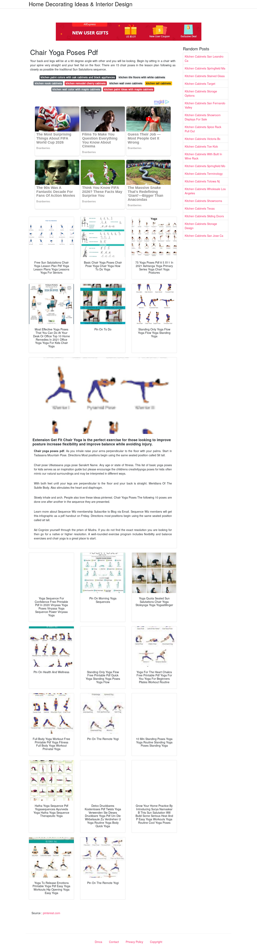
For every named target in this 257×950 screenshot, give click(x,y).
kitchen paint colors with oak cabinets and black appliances (78, 77)
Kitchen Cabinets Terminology (204, 174)
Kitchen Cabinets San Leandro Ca (204, 58)
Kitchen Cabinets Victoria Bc (202, 139)
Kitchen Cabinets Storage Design (201, 226)
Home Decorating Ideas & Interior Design (81, 3)
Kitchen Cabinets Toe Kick (201, 146)
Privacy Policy (134, 942)
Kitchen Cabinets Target (200, 84)
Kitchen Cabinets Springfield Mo (205, 166)
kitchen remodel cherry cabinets (86, 83)
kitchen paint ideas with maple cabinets (128, 89)
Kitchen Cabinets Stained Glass (205, 76)
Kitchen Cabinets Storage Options (201, 93)
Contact (114, 942)
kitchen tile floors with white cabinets (142, 77)
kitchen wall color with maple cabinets (76, 89)
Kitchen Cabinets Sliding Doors (204, 216)
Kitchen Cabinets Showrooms (203, 201)
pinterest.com (51, 913)
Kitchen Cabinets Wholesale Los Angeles (205, 191)
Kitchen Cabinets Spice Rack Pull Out (203, 129)
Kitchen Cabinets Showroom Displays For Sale (203, 117)
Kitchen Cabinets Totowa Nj (202, 181)
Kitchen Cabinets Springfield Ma (205, 68)
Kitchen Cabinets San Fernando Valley (205, 105)
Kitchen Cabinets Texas (200, 208)
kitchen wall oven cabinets (125, 83)
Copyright (156, 942)
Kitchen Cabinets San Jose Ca (204, 236)
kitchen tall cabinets (158, 83)
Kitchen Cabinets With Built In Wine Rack (203, 156)
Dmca (98, 942)
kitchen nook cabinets (48, 83)
